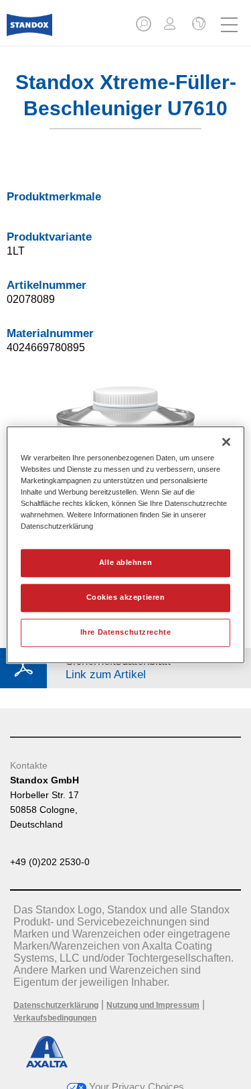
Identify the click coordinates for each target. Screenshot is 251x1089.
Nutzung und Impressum (152, 1005)
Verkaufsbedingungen (54, 1018)
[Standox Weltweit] (197, 24)
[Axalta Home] (29, 30)
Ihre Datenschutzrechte (125, 632)
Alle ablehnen (125, 562)
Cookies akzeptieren (125, 597)
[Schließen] (226, 441)
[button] (144, 28)
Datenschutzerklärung (55, 1005)
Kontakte (29, 765)
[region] (125, 544)
